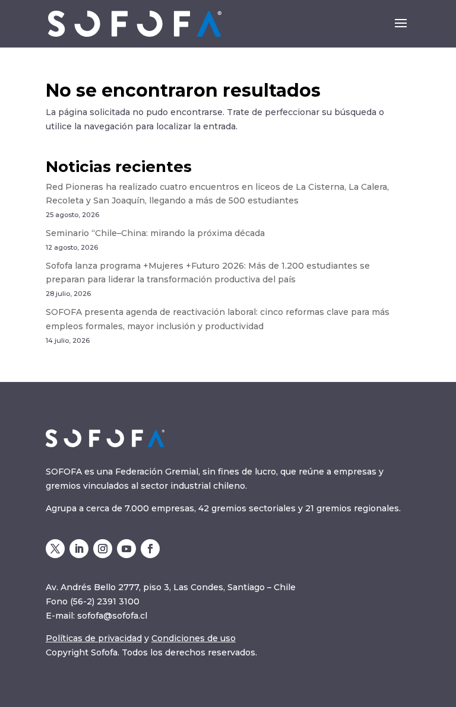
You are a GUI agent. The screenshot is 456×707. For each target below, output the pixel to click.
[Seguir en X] (55, 548)
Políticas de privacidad (94, 638)
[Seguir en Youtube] (126, 548)
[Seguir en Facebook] (150, 548)
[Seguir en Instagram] (102, 548)
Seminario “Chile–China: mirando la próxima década (155, 233)
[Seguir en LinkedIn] (78, 548)
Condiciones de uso (193, 638)
